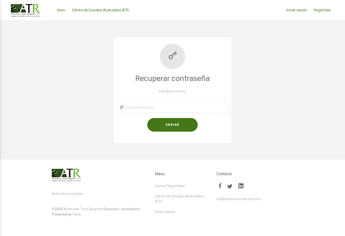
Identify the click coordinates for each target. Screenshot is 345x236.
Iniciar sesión (296, 10)
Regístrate (322, 10)
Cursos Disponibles (170, 186)
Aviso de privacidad (67, 194)
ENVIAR (173, 125)
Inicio (61, 10)
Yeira (76, 214)
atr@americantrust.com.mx (238, 199)
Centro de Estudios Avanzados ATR (100, 10)
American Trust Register (83, 209)
